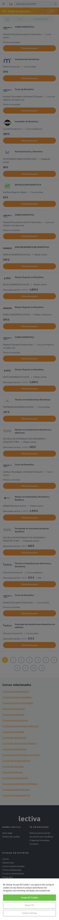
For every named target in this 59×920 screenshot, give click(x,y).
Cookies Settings (29, 913)
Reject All (29, 905)
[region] (29, 899)
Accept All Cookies (29, 897)
